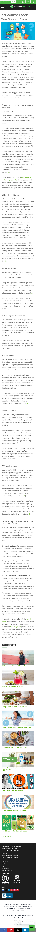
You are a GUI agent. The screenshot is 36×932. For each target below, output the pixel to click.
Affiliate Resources (7, 870)
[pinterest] (11, 890)
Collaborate (5, 868)
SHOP (13, 1)
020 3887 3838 (13, 848)
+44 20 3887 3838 (14, 851)
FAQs (3, 863)
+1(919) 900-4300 (17, 846)
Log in (3, 866)
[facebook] (3, 890)
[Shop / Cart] (33, 2)
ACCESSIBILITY (18, 925)
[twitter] (6, 890)
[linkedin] (9, 890)
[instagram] (14, 890)
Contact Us (5, 861)
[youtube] (17, 890)
